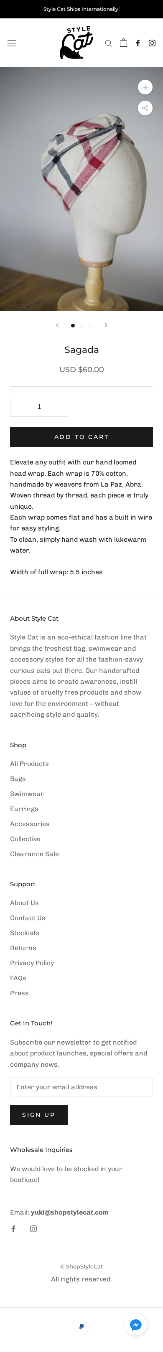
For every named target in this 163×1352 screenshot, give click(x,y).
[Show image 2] (82, 325)
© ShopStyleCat (81, 1266)
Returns (23, 948)
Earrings (24, 809)
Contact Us (28, 918)
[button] (136, 1326)
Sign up (39, 1115)
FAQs (18, 978)
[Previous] (57, 325)
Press (19, 993)
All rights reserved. (81, 1279)
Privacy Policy (32, 963)
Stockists (25, 933)
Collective (25, 839)
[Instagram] (152, 42)
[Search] (108, 42)
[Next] (106, 325)
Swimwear (27, 794)
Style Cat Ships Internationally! (81, 9)
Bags (18, 779)
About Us (24, 903)
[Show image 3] (90, 325)
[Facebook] (138, 42)
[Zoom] (145, 87)
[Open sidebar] (12, 42)
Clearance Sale (34, 854)
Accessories (30, 824)
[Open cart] (123, 42)
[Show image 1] (73, 325)
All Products (29, 764)
